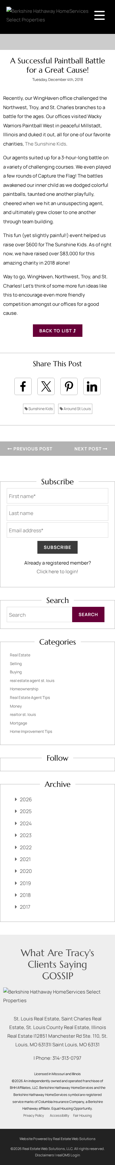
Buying (16, 672)
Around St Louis (77, 408)
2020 (26, 871)
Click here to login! (57, 571)
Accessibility (59, 1115)
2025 (26, 811)
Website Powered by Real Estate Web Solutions (57, 1138)
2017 (25, 906)
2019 (25, 883)
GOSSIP (57, 976)
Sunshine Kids (40, 408)
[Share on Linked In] (92, 386)
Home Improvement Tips (31, 731)
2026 (26, 799)
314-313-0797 (66, 1058)
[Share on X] (46, 386)
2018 (25, 895)
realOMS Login (68, 1155)
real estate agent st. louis (32, 680)
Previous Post (32, 449)
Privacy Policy (33, 1115)
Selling (16, 663)
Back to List (56, 331)
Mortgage (18, 723)
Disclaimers (44, 1155)
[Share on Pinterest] (69, 386)
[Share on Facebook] (23, 386)
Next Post (88, 449)
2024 (26, 823)
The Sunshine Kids (45, 143)
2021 (25, 859)
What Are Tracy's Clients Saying (57, 958)
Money (16, 706)
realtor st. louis (23, 714)
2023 (26, 835)
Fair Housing (82, 1115)
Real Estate (20, 655)
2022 (26, 847)
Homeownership (24, 689)
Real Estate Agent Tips (30, 697)
